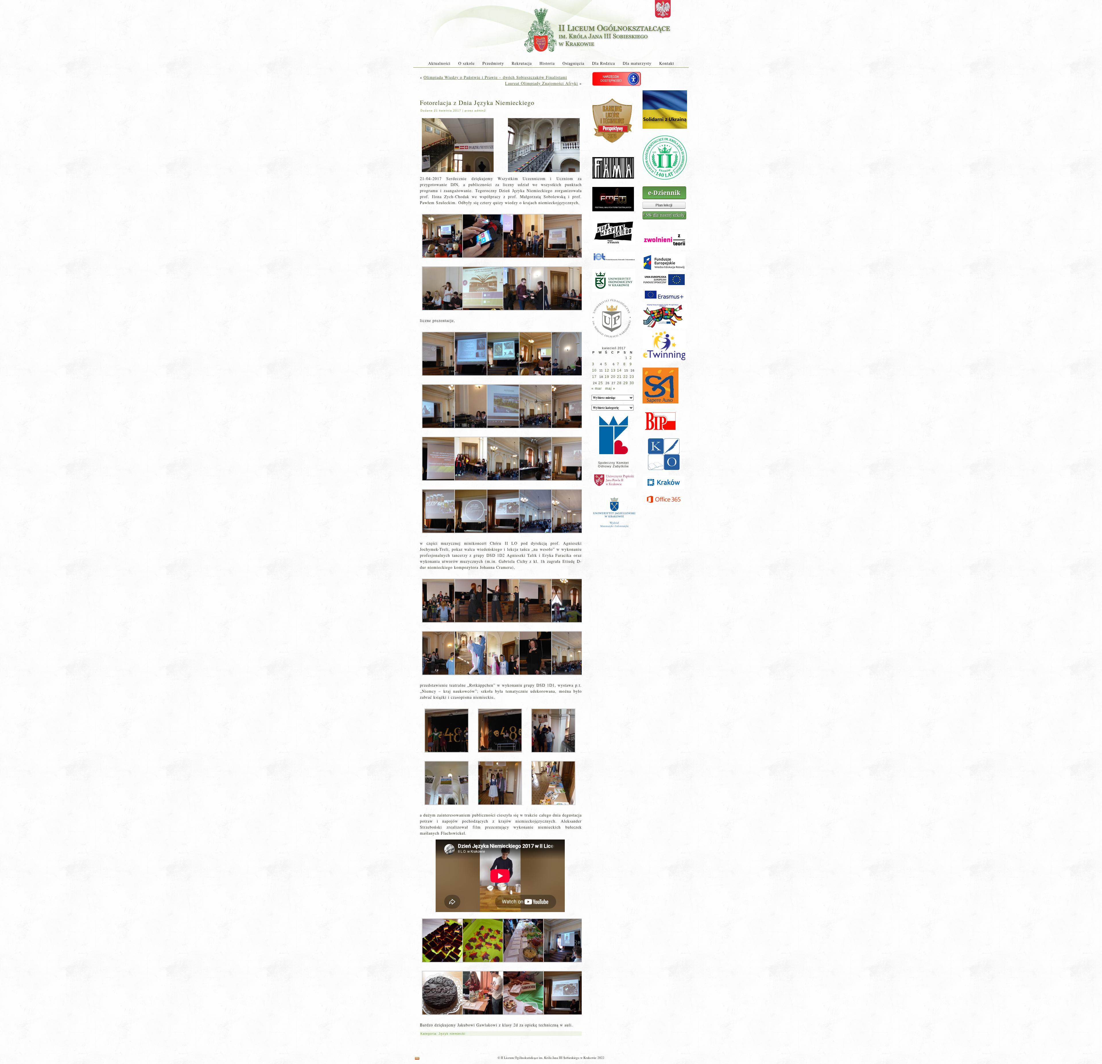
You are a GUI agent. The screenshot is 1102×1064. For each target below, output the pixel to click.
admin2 (480, 110)
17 (594, 377)
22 (625, 377)
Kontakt (666, 63)
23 (632, 377)
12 (607, 370)
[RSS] (417, 1058)
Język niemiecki (452, 1033)
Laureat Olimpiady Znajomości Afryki (541, 83)
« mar (596, 388)
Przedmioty (493, 63)
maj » (610, 388)
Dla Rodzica (603, 63)
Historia (547, 63)
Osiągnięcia (573, 63)
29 (625, 383)
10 (594, 370)
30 (632, 383)
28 (619, 383)
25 (600, 383)
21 (619, 377)
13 (613, 370)
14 (619, 370)
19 (607, 377)
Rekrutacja (522, 63)
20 (613, 377)
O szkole (466, 63)
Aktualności (439, 63)
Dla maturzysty (637, 63)
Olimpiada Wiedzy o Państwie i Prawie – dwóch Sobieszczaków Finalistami (495, 77)
